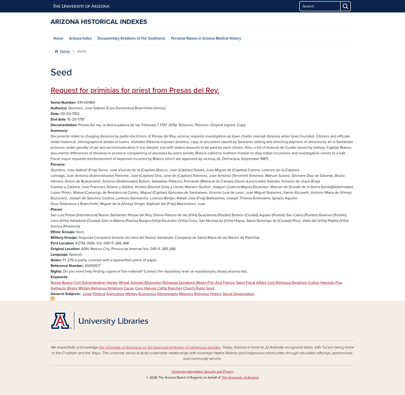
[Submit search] (346, 6)
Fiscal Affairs (256, 282)
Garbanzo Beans (64, 288)
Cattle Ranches (169, 288)
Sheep (56, 282)
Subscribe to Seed (52, 298)
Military (132, 294)
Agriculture (115, 294)
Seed (210, 288)
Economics (147, 294)
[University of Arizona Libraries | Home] (99, 321)
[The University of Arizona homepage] (81, 6)
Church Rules (194, 288)
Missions (186, 294)
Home (58, 38)
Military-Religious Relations (100, 288)
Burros (67, 282)
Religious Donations (179, 282)
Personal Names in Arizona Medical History (206, 38)
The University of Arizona (239, 378)
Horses (112, 282)
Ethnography (167, 294)
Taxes (240, 282)
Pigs (338, 282)
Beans (201, 282)
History (216, 294)
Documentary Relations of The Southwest (131, 38)
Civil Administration (90, 282)
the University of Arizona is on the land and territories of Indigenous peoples (160, 347)
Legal (87, 294)
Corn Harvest (145, 288)
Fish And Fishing (221, 282)
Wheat (124, 282)
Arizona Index (80, 38)
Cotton (313, 282)
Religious (201, 294)
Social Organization (239, 294)
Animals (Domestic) (146, 282)
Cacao (129, 288)
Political (99, 294)
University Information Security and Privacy (202, 372)
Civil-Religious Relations (287, 282)
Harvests (327, 282)
